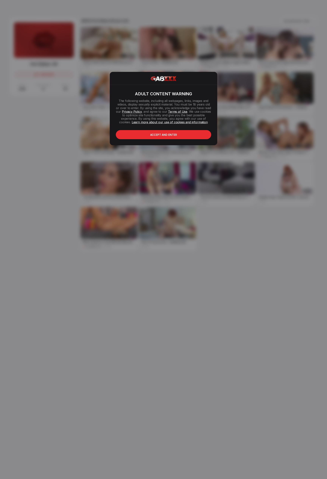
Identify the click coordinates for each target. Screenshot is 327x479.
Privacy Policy (132, 111)
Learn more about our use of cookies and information (170, 122)
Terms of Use (177, 111)
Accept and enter (163, 134)
